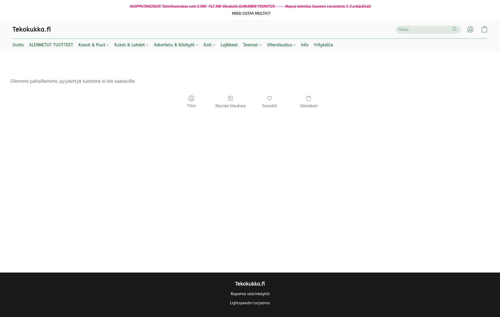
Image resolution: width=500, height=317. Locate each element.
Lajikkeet (229, 44)
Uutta (18, 44)
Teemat (251, 44)
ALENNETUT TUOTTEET (51, 44)
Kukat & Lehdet (130, 44)
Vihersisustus (280, 44)
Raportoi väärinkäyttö (250, 294)
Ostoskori (309, 105)
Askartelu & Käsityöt (175, 44)
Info (305, 44)
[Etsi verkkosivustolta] (455, 29)
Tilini (191, 105)
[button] (251, 14)
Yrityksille (323, 44)
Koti (208, 44)
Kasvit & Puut (92, 44)
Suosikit (269, 105)
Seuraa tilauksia (230, 105)
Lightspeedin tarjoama (250, 303)
